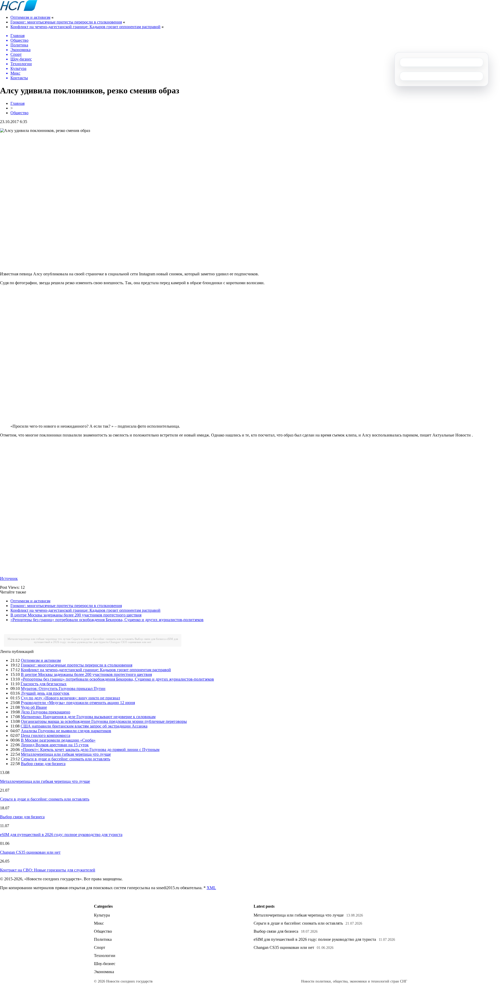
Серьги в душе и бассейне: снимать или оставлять (102, 638)
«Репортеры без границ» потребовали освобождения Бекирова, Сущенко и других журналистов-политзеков (107, 619)
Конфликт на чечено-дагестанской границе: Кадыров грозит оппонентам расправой (85, 27)
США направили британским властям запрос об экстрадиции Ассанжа (84, 726)
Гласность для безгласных (44, 684)
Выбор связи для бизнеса (150, 638)
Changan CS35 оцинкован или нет (130, 642)
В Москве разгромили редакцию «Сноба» (58, 740)
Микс (99, 923)
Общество (19, 113)
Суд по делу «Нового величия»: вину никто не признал (70, 698)
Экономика (104, 971)
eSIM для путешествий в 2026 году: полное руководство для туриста (106, 640)
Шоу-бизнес (104, 963)
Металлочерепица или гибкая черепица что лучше (39, 638)
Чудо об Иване (34, 707)
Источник (9, 578)
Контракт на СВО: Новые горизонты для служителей (47, 870)
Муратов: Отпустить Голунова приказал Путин (63, 688)
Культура (102, 915)
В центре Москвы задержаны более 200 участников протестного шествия (75, 615)
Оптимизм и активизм (30, 17)
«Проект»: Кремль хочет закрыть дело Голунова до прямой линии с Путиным (90, 749)
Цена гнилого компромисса (45, 735)
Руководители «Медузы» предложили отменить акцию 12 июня (78, 702)
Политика (103, 939)
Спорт (99, 947)
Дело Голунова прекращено (45, 712)
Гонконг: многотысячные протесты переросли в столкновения (66, 22)
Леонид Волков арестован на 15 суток (55, 745)
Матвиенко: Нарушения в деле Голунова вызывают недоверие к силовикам (88, 716)
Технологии (104, 955)
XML (211, 888)
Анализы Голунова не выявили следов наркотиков (66, 731)
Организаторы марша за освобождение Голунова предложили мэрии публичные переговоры (104, 721)
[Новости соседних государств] (18, 9)
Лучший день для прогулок (45, 693)
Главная (17, 103)
